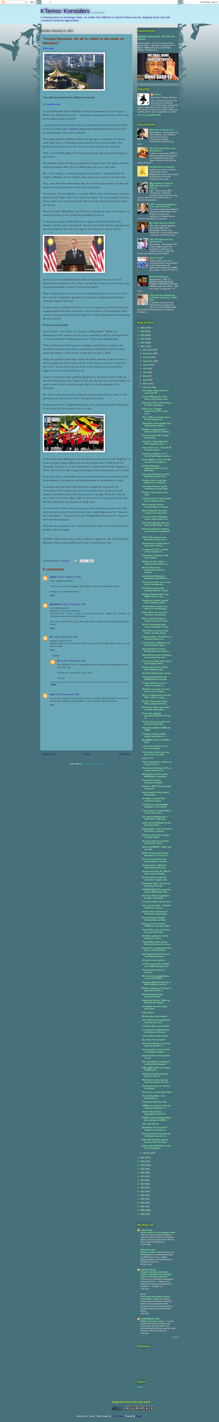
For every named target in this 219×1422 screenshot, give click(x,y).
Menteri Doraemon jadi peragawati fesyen (152, 995)
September (148, 361)
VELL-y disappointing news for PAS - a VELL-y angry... (156, 696)
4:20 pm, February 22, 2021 (69, 577)
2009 (142, 1199)
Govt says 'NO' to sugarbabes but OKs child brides (155, 897)
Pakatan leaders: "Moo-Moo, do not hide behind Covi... (156, 638)
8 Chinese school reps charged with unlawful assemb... (156, 499)
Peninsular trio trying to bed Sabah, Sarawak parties (155, 632)
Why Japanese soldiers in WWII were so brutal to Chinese (161, 185)
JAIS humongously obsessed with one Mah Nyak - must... (156, 524)
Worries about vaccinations (154, 1016)
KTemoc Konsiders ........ (72, 11)
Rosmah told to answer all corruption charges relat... (155, 878)
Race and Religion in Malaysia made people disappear (156, 1063)
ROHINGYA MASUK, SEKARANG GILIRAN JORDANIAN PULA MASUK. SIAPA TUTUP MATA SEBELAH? (156, 1274)
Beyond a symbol (148, 1252)
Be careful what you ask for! (162, 223)
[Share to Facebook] (89, 561)
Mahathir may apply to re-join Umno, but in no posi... (155, 690)
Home (87, 754)
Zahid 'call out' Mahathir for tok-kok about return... (156, 824)
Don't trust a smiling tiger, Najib (156, 1092)
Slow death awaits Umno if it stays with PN (155, 391)
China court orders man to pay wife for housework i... (156, 583)
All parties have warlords (153, 960)
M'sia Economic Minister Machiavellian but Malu (154, 918)
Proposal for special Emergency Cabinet (152, 781)
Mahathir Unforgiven (159, 277)
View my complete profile (149, 115)
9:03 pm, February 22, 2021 (67, 694)
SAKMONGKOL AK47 (150, 1319)
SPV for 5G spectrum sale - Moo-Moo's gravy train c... (155, 538)
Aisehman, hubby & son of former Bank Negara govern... (156, 455)
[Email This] (81, 561)
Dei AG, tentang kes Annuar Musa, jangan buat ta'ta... (155, 702)
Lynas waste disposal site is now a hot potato (155, 747)
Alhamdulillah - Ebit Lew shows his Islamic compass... (156, 830)
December (148, 350)
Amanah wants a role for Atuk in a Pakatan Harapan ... (155, 1050)
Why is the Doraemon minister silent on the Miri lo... (156, 1044)
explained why (110, 338)
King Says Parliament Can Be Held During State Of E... (155, 475)
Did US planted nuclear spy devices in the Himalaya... (155, 607)
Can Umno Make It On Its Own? (156, 902)
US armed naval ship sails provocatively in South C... (155, 860)
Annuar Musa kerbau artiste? (155, 1036)
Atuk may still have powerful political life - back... (155, 842)
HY (51, 637)
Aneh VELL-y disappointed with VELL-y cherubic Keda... (156, 949)
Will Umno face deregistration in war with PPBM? (156, 977)
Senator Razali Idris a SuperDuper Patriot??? (154, 1113)
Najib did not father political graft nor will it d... (155, 1075)
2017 (142, 1169)
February (147, 387)
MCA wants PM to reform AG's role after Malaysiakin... (156, 708)
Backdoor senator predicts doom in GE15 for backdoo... (156, 430)
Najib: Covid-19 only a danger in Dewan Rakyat (155, 836)
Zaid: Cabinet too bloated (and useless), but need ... (156, 1021)
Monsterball (55, 604)
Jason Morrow (118, 1416)
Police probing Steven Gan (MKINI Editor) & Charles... (155, 678)
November (148, 353)
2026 (142, 328)
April (145, 380)
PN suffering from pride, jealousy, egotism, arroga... (156, 589)
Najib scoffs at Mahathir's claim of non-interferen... (156, 1147)
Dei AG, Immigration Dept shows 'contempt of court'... (156, 625)
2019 (142, 1161)
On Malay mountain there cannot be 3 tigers (153, 799)
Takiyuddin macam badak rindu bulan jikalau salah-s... (156, 424)
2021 (142, 346)
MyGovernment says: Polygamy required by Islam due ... (156, 656)
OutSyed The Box (148, 1270)
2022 (142, 343)
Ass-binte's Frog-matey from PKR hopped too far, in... (155, 442)
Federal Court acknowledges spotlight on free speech (155, 805)
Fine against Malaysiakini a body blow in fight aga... (154, 818)
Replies (56, 656)
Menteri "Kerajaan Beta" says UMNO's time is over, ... (155, 595)
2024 (142, 335)
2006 (142, 1210)
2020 (142, 1157)
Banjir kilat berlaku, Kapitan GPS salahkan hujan (155, 668)
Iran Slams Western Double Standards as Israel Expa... (155, 487)
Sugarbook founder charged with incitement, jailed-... (155, 601)
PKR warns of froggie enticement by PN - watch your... (155, 411)
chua (52, 694)
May (145, 376)
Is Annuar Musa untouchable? (156, 1026)
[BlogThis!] (84, 561)
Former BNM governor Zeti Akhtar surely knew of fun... (156, 398)
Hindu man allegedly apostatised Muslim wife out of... (156, 715)
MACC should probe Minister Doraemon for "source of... (155, 854)
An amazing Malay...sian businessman (153, 1097)
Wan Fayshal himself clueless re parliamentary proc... (156, 955)
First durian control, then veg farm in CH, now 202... (155, 753)
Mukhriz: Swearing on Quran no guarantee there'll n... (157, 989)
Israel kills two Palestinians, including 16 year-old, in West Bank (163, 297)
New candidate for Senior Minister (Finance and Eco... (156, 650)
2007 (142, 1206)
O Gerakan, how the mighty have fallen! (154, 1007)
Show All (175, 1337)
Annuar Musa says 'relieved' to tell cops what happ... (156, 931)
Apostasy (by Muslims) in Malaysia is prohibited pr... (155, 577)
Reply (52, 595)
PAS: (161, 240)
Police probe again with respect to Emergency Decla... (156, 662)
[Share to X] (86, 561)
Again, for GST (156, 258)
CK (58, 661)
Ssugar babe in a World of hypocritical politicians (154, 866)
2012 (142, 1188)
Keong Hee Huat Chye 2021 (154, 1102)
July (145, 368)
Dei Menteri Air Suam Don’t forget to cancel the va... (154, 1128)
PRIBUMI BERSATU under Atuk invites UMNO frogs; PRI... (156, 890)
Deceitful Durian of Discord (162, 167)
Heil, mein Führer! (150, 1124)
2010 (142, 1195)
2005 (142, 1214)
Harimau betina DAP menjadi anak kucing (155, 436)
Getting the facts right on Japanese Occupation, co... (155, 562)
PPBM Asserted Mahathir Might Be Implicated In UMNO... (156, 1119)
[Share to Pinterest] (92, 561)
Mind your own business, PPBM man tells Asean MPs (156, 925)
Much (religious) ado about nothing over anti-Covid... (155, 512)
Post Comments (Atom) (92, 764)
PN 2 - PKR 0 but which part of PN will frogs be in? (156, 418)
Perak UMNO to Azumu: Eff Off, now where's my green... (156, 461)
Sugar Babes (148, 1012)
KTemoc (157, 94)
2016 (142, 1173)
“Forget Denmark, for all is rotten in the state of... (154, 684)
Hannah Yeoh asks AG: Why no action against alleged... (156, 872)
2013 (142, 1184)
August (146, 365)
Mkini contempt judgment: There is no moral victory (155, 619)
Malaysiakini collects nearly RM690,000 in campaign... (155, 775)
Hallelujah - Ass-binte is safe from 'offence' (155, 556)
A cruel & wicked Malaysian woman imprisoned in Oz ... (156, 518)
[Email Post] (76, 561)
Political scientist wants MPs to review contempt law (156, 769)
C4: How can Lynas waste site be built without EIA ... (155, 723)
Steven (53, 577)
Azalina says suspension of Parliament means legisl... (155, 912)
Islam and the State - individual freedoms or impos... (156, 906)
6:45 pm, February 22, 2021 (65, 637)
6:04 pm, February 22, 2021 (74, 604)
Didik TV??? (148, 758)
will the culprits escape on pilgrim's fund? (157, 1232)
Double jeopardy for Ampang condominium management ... (156, 531)
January (147, 1153)
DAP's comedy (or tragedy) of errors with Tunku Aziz (163, 205)
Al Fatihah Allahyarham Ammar (156, 673)
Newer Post (49, 754)
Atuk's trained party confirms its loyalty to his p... (157, 763)
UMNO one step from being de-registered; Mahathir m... (156, 1106)
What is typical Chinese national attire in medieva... (156, 505)
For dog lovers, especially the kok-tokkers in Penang (156, 1031)
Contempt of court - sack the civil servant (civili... (155, 550)
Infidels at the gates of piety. (152, 1321)
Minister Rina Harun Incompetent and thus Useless (153, 569)
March (146, 384)
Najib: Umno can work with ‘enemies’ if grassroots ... (155, 613)
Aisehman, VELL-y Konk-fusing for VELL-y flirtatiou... (156, 404)
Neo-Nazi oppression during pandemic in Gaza (155, 937)
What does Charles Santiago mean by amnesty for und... (156, 1081)
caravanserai (146, 1230)
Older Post (124, 754)
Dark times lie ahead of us (162, 130)
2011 (142, 1191)
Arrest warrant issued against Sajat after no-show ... (155, 544)
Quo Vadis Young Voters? (154, 1040)
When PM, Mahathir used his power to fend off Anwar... (155, 1141)
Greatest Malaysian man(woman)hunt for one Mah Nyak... (155, 468)
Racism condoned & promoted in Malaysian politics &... (156, 1135)
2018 (142, 1165)
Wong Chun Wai (147, 1250)
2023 (142, 339)
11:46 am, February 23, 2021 (73, 661)
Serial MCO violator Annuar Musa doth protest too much (156, 943)
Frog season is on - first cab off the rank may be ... (156, 448)
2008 (142, 1203)
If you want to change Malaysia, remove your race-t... (156, 812)
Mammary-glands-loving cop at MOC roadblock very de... (156, 983)
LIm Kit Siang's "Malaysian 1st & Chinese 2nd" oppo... (156, 644)
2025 (142, 331)
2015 (142, 1176)
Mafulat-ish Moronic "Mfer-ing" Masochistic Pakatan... (156, 1001)
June (145, 372)
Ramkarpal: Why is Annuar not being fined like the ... (156, 884)
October (147, 357)
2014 (142, 1180)
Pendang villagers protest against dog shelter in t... (154, 735)
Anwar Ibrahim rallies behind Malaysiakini (155, 793)
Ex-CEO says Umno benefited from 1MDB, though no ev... (156, 965)
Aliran (143, 1294)
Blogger (139, 1416)
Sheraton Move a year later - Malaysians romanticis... (155, 481)
